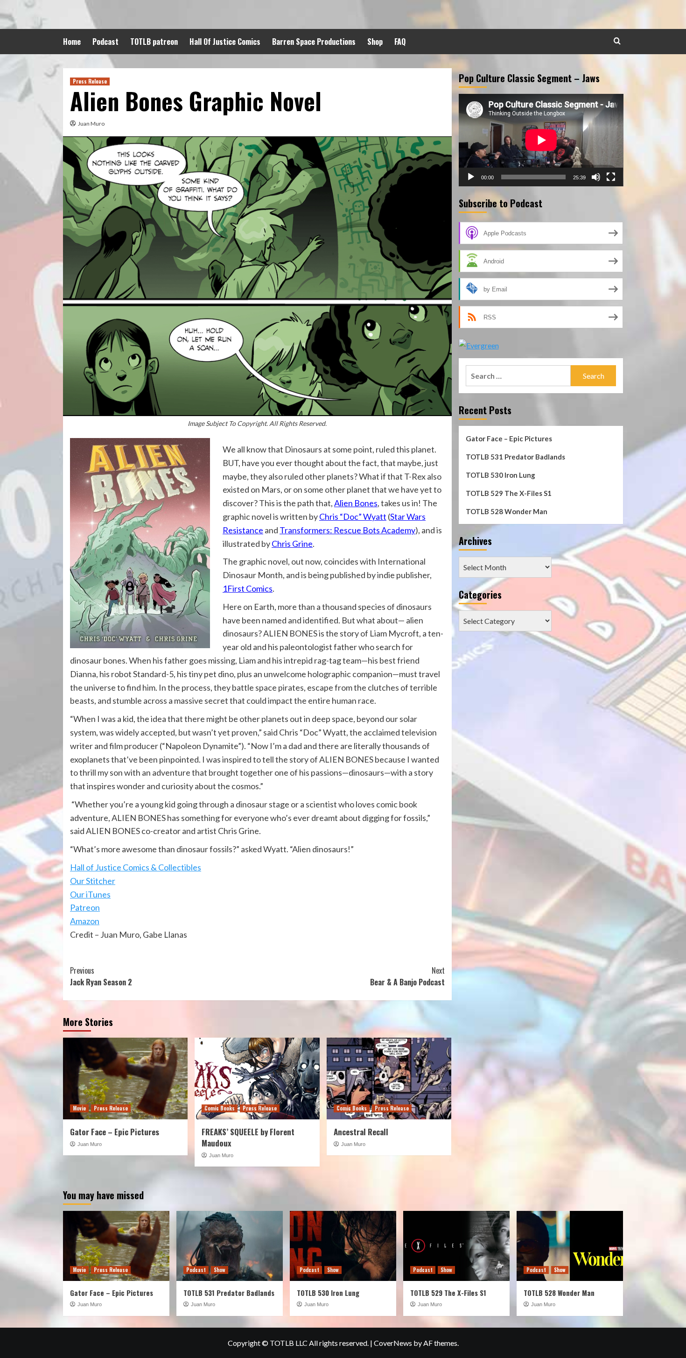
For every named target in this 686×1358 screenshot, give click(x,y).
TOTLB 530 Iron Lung (500, 475)
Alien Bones (356, 503)
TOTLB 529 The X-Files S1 (509, 493)
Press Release (90, 81)
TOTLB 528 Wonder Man (506, 511)
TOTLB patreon (154, 41)
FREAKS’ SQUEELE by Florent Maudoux (248, 1137)
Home (72, 41)
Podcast (105, 41)
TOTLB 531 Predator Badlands (515, 457)
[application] (541, 140)
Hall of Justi (91, 867)
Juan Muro (91, 123)
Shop (375, 41)
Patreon (85, 907)
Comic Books (219, 1108)
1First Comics (248, 588)
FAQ (400, 41)
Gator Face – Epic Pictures (114, 1132)
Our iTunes (90, 894)
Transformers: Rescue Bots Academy (347, 530)
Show (219, 1269)
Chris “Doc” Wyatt (352, 516)
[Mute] (596, 177)
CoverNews (393, 1342)
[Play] (471, 177)
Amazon (84, 921)
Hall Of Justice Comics (224, 41)
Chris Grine (292, 543)
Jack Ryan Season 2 (101, 976)
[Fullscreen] (611, 177)
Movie (79, 1108)
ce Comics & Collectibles (156, 867)
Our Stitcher (92, 881)
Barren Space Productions (314, 41)
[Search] (617, 41)
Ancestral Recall (361, 1132)
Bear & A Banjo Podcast (407, 976)
